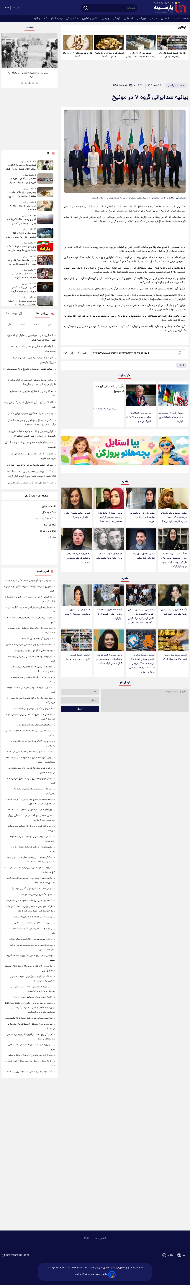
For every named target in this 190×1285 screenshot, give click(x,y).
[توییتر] (65, 353)
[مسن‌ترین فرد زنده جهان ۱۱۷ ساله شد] (45, 206)
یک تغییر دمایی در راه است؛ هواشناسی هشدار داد (22, 303)
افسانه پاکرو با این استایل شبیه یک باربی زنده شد (174, 612)
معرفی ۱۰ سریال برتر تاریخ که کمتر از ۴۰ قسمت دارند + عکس (21, 262)
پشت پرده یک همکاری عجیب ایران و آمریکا (29, 414)
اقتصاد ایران (49, 506)
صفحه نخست (181, 19)
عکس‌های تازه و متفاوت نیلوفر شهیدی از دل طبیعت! (142, 517)
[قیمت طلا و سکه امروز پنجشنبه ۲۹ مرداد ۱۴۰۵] (109, 42)
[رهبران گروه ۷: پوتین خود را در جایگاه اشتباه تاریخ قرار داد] (173, 395)
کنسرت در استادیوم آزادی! (106, 409)
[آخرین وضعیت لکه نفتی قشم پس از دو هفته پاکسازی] (45, 219)
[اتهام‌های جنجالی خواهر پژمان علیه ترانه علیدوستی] (109, 539)
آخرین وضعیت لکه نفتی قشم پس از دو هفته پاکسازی (21, 221)
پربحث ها (11, 314)
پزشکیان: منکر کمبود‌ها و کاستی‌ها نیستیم (33, 917)
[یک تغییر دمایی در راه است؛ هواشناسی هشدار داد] (45, 301)
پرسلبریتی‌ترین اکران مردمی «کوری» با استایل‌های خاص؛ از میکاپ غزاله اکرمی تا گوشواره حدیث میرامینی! (141, 616)
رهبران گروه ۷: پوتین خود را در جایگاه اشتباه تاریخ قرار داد (170, 417)
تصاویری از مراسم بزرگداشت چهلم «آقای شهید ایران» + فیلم (21, 167)
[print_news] (84, 353)
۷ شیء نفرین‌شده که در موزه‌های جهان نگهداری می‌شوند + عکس (24, 289)
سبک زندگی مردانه (46, 519)
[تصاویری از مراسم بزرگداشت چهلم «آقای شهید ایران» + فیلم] (45, 165)
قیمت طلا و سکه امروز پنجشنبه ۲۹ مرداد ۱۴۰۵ (109, 54)
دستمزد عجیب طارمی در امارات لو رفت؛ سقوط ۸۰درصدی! (24, 276)
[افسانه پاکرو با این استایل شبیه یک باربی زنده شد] (173, 595)
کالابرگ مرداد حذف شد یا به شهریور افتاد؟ (33, 997)
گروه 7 (181, 365)
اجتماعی (129, 19)
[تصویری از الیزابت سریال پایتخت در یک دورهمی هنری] (76, 539)
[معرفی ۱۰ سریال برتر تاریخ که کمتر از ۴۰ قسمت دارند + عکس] (45, 260)
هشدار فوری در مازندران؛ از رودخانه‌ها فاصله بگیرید (29, 1055)
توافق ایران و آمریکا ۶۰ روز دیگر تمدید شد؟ (29, 73)
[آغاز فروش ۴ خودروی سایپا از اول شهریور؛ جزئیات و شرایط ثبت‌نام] (45, 179)
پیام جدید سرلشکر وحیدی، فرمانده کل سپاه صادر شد (28, 580)
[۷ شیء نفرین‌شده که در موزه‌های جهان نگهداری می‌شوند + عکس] (45, 287)
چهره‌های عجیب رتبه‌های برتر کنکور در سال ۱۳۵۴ (30, 810)
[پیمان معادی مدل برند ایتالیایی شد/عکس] (141, 539)
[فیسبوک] (78, 353)
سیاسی (154, 19)
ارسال (80, 709)
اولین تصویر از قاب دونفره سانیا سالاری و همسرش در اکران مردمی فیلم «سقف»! (109, 659)
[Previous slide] (6, 51)
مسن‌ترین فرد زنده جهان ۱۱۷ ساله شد (22, 208)
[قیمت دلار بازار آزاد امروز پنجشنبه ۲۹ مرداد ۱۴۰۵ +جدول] (140, 42)
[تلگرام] (72, 353)
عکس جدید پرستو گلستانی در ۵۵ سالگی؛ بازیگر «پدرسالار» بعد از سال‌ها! (173, 517)
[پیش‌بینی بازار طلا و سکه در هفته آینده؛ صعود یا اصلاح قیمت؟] (45, 192)
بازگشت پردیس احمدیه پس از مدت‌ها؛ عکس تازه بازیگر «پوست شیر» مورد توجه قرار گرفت (174, 560)
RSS (7, 8)
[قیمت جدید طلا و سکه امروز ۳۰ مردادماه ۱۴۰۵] (173, 640)
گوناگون (182, 28)
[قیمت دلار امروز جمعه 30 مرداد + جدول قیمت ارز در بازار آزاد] (109, 595)
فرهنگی (117, 19)
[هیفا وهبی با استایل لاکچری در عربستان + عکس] (76, 595)
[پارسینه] (168, 8)
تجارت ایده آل (48, 525)
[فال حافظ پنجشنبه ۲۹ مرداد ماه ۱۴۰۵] (78, 42)
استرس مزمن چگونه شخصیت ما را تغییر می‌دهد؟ (30, 752)
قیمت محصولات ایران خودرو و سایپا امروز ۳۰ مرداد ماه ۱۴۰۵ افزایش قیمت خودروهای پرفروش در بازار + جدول (142, 663)
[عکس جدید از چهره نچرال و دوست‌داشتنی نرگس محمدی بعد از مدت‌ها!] (109, 498)
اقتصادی (166, 19)
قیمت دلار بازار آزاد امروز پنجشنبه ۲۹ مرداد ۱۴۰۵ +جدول (140, 54)
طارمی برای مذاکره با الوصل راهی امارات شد (33, 708)
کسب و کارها (40, 19)
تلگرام (170, 1255)
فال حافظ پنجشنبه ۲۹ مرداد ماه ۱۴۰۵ (77, 54)
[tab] (37, 83)
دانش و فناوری (90, 19)
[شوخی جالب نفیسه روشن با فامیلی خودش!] (76, 498)
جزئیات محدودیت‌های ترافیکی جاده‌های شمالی (31, 939)
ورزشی (106, 19)
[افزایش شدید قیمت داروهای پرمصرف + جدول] (172, 42)
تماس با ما (17, 8)
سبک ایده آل (49, 513)
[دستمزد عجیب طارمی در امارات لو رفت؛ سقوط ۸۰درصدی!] (45, 274)
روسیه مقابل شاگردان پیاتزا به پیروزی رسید (33, 650)
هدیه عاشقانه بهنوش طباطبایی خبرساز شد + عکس (29, 644)
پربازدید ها (42, 313)
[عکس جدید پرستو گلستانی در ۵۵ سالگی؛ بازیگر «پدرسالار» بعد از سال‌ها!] (173, 498)
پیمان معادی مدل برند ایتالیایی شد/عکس (144, 556)
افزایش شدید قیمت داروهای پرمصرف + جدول (172, 54)
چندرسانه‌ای (56, 19)
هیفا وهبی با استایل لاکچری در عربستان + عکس (77, 612)
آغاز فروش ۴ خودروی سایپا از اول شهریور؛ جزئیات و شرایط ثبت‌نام (21, 181)
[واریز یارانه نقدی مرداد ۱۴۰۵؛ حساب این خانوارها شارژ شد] (45, 247)
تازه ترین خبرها (48, 531)
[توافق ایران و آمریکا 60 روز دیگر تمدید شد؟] (29, 50)
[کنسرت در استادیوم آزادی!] (109, 393)
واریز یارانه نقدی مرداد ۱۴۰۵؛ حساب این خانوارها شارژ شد (21, 249)
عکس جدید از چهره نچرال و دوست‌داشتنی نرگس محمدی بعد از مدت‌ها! (109, 517)
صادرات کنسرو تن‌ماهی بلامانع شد (37, 894)
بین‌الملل (142, 19)
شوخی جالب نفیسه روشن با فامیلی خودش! (77, 515)
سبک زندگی (72, 19)
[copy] (179, 353)
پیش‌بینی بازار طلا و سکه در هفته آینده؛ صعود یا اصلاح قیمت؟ (22, 194)
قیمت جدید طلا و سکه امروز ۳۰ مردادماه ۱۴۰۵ (175, 657)
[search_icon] (86, 8)
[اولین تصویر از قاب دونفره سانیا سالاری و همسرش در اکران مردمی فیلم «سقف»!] (109, 640)
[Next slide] (53, 51)
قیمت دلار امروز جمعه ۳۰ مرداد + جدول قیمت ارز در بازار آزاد (109, 614)
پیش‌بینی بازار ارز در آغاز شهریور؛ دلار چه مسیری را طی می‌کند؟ (21, 235)
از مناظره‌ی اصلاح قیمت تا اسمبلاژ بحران (34, 725)
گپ (184, 1255)
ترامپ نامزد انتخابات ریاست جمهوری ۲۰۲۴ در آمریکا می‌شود (138, 417)
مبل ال (52, 537)
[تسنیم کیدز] (125, 452)
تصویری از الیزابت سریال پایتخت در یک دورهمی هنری (78, 558)
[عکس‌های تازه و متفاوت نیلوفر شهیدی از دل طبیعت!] (141, 498)
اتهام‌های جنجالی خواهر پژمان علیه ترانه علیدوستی (109, 556)
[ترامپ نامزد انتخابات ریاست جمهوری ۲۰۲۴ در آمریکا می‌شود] (141, 395)
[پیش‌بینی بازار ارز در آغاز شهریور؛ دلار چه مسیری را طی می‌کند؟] (45, 233)
